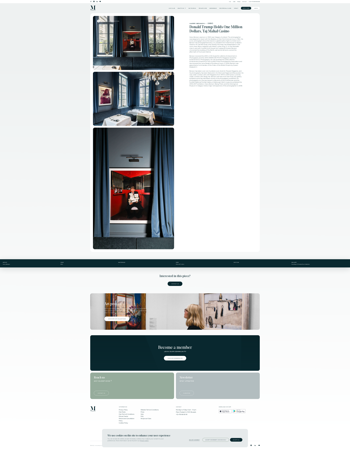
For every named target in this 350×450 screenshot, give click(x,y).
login (256, 8)
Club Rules (122, 412)
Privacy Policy (123, 410)
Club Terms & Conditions (126, 414)
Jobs (234, 1)
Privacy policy (144, 441)
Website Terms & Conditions (150, 410)
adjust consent (194, 439)
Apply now (246, 8)
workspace (213, 8)
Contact (244, 1)
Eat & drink (192, 8)
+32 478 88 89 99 (254, 1)
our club (172, 8)
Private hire (203, 8)
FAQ (230, 1)
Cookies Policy (123, 423)
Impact (236, 8)
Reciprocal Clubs (225, 8)
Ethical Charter (123, 416)
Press (238, 1)
